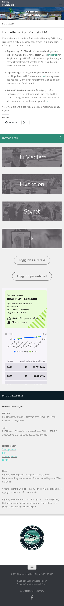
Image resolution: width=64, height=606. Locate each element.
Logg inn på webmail (32, 276)
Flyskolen (32, 184)
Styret (32, 211)
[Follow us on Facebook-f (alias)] (60, 138)
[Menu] (60, 3)
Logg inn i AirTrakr (32, 260)
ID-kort (32, 238)
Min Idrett (52, 55)
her (43, 76)
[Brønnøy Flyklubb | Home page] (10, 3)
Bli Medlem (32, 157)
